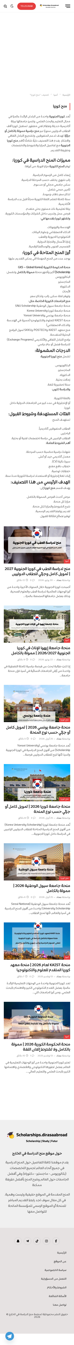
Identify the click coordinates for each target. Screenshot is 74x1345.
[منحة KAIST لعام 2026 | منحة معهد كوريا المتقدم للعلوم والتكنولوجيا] (37, 941)
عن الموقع (60, 1262)
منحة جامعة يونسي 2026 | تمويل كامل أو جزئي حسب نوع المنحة (38, 730)
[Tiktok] (37, 1241)
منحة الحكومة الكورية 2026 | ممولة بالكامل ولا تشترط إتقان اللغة (40, 1047)
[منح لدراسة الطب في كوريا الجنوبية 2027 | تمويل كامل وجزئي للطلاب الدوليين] (37, 545)
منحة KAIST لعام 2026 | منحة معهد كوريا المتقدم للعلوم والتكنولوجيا (40, 967)
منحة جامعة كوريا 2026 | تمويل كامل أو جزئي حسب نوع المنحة (37, 809)
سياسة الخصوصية (55, 1270)
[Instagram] (46, 1241)
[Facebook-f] (56, 1241)
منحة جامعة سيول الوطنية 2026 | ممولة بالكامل (41, 888)
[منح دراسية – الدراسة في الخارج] (49, 6)
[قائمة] (67, 6)
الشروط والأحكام (56, 1288)
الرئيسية (61, 1253)
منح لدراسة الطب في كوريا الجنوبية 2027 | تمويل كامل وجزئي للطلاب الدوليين (37, 571)
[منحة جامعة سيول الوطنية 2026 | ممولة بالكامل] (37, 861)
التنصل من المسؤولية (53, 1279)
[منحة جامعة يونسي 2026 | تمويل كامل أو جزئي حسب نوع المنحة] (37, 703)
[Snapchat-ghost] (18, 1241)
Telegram (26, 6)
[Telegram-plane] (27, 1241)
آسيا (67, 561)
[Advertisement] (37, 53)
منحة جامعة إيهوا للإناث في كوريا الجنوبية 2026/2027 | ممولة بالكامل (40, 650)
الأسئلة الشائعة (57, 1296)
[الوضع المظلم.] (11, 6)
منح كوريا (65, 720)
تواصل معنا (59, 1305)
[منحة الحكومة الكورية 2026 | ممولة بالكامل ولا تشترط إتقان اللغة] (37, 1020)
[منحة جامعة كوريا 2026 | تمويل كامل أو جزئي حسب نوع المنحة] (37, 782)
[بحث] (6, 6)
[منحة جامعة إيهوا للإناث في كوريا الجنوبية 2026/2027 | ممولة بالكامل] (37, 624)
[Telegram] (10, 1336)
